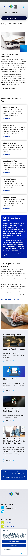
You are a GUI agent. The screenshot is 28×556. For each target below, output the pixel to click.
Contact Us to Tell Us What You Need (14, 477)
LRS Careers (20, 1)
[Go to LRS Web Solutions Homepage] (13, 7)
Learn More (6, 118)
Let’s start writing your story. (10, 299)
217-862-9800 (8, 522)
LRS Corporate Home (9, 1)
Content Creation (17, 23)
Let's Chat (7, 511)
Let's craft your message (9, 88)
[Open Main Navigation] (23, 7)
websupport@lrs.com (10, 526)
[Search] (4, 7)
